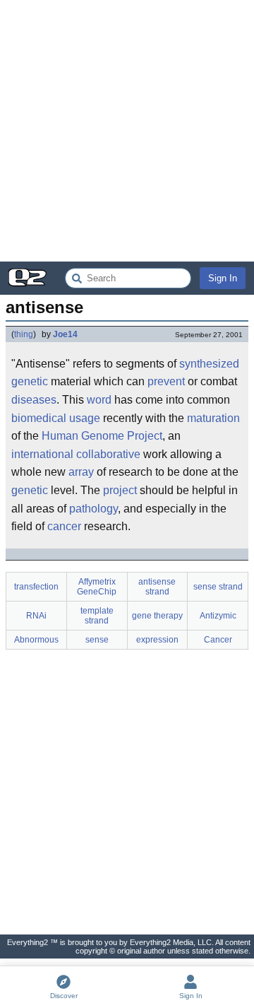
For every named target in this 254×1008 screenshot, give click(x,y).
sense (97, 640)
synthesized (209, 364)
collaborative (108, 454)
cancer (64, 526)
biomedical (38, 418)
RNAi (36, 616)
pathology (93, 509)
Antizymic (218, 616)
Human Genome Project (102, 436)
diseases (33, 400)
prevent (166, 381)
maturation (213, 418)
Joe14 (65, 334)
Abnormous (36, 640)
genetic (29, 381)
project (120, 490)
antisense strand (157, 587)
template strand (97, 616)
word (99, 400)
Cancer (218, 640)
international (42, 454)
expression (157, 640)
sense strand (218, 587)
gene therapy (157, 616)
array (81, 472)
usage (84, 418)
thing (23, 334)
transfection (36, 587)
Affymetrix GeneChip (96, 587)
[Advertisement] (127, 131)
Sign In (222, 278)
